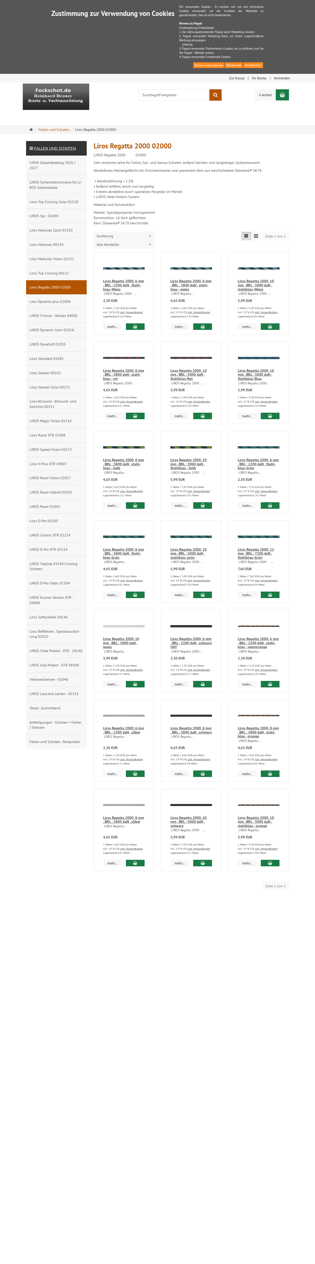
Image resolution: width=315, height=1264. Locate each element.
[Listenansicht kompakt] (256, 236)
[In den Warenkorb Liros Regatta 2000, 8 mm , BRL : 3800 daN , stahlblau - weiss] (202, 326)
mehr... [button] (112, 326)
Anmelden (282, 78)
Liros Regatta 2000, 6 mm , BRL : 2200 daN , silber (123, 730)
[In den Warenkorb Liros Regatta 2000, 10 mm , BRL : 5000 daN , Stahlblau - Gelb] (202, 505)
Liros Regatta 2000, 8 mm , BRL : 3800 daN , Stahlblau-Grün (123, 553)
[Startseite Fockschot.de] (56, 96)
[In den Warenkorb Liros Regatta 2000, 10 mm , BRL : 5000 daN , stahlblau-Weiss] (270, 326)
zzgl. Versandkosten (131, 312)
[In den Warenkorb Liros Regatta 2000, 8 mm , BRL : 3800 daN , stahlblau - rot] (135, 416)
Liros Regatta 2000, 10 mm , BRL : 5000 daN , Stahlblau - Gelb (188, 463)
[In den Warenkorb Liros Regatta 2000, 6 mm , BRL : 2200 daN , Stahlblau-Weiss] (135, 326)
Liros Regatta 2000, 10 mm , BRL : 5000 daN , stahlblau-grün (188, 553)
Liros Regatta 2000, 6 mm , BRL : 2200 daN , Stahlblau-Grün (258, 463)
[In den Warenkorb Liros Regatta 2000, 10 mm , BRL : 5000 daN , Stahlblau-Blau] (270, 416)
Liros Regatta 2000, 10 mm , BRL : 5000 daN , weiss (121, 642)
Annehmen (253, 65)
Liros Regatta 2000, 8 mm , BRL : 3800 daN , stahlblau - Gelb (123, 463)
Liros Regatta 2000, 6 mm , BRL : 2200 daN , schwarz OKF (191, 642)
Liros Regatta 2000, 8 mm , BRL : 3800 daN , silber (123, 819)
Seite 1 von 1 (275, 236)
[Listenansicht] (246, 236)
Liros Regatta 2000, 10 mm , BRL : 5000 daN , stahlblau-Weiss (256, 285)
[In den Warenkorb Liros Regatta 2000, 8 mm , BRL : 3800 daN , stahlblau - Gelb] (135, 505)
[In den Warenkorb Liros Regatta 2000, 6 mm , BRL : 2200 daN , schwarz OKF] (202, 684)
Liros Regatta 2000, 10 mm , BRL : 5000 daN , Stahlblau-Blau (256, 374)
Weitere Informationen (209, 65)
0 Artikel (265, 95)
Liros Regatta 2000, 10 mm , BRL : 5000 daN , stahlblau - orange (256, 821)
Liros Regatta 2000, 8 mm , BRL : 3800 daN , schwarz (191, 730)
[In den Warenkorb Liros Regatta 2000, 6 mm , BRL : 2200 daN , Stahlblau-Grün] (270, 505)
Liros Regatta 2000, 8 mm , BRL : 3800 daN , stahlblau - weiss (190, 285)
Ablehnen (233, 65)
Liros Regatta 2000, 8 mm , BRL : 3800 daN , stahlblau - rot (123, 374)
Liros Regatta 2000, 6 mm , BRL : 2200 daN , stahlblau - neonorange (258, 642)
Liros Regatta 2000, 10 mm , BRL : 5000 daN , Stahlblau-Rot (188, 374)
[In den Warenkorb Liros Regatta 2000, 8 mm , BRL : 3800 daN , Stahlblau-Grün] (135, 595)
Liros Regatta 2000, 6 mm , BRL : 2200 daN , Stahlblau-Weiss (123, 285)
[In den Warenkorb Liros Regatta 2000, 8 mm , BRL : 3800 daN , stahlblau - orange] (270, 773)
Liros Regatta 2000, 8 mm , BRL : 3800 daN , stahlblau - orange (258, 732)
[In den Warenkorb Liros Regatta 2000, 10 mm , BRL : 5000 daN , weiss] (135, 684)
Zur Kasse (236, 78)
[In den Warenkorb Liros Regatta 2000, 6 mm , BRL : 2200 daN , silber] (135, 773)
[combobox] (124, 236)
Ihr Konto (259, 78)
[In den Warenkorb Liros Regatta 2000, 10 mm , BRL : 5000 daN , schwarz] (202, 863)
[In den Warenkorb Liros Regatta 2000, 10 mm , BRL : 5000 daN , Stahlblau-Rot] (202, 416)
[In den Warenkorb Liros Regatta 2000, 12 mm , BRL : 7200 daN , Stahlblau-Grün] (270, 595)
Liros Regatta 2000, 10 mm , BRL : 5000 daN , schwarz (188, 821)
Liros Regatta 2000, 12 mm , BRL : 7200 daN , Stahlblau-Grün (256, 553)
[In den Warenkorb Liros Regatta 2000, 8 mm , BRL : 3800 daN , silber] (135, 863)
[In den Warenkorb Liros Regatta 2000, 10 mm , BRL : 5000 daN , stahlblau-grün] (202, 595)
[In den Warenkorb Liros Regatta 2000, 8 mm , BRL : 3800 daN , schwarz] (202, 773)
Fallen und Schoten (55, 148)
